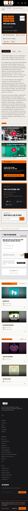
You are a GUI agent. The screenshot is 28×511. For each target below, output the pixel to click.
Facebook (19, 201)
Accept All (22, 508)
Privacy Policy (5, 468)
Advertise (4, 445)
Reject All (14, 508)
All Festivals (22, 284)
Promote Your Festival (8, 456)
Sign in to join (23, 235)
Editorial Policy (6, 477)
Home (3, 8)
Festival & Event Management (9, 454)
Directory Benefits (7, 452)
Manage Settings (5, 508)
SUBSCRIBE (22, 492)
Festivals (9, 8)
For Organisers (6, 450)
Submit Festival (6, 447)
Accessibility (5, 479)
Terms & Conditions (7, 475)
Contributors (5, 441)
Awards (3, 431)
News (3, 425)
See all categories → (14, 177)
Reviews (4, 427)
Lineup (14, 51)
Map (20, 51)
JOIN (22, 218)
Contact (4, 443)
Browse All (23, 339)
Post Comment (21, 262)
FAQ (2, 461)
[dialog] (14, 505)
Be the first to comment (9, 39)
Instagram (9, 205)
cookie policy (17, 503)
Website (8, 201)
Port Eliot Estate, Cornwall (11, 30)
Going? (6, 42)
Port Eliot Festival (18, 8)
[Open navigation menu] (25, 3)
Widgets (4, 458)
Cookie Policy (5, 470)
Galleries (4, 429)
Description (6, 51)
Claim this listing (11, 228)
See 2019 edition (20, 35)
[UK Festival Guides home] (14, 403)
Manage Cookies (6, 472)
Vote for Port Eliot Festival (14, 175)
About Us (4, 439)
